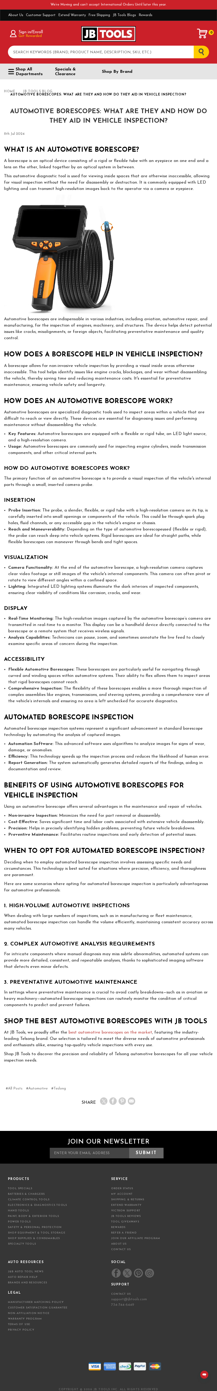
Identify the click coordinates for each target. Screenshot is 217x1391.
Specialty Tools (22, 1243)
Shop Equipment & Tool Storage (36, 1232)
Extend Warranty (72, 15)
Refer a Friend (124, 1232)
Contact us (121, 1294)
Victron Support (125, 1210)
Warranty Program (25, 1318)
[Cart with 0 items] (202, 33)
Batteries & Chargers (26, 1194)
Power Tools (19, 1221)
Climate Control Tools (28, 1199)
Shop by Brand (117, 72)
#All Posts (14, 1089)
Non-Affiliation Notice (28, 1313)
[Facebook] (113, 1101)
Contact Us (121, 1249)
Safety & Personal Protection (35, 1227)
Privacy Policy (21, 1329)
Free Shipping (99, 15)
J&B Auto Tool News (26, 1271)
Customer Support (41, 15)
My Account (122, 1194)
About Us (15, 15)
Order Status (122, 1188)
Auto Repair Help (23, 1277)
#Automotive (37, 1089)
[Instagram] (149, 1273)
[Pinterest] (122, 1101)
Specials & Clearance (65, 71)
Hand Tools (18, 1210)
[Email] (131, 1101)
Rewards (145, 15)
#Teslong (58, 1089)
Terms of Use (19, 1324)
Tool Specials (20, 1188)
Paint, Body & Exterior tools (33, 1216)
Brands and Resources (27, 1282)
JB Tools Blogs (124, 15)
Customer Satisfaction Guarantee (37, 1307)
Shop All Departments (29, 71)
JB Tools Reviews (126, 1216)
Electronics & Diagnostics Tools (37, 1205)
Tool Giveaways (125, 1221)
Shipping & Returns (127, 1199)
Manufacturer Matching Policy (36, 1302)
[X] (103, 1101)
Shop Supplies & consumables (34, 1238)
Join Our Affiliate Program (135, 1238)
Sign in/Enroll (31, 32)
